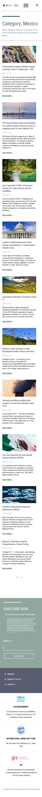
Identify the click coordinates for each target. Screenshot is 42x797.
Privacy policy (11, 632)
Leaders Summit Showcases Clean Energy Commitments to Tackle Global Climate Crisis (18, 245)
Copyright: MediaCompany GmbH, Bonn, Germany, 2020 (21, 789)
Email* (7, 641)
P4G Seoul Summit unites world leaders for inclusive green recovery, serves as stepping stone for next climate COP (19, 126)
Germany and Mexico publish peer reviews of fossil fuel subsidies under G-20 (18, 403)
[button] (26, 5)
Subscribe (19, 656)
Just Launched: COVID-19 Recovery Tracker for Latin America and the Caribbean (17, 188)
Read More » (7, 96)
